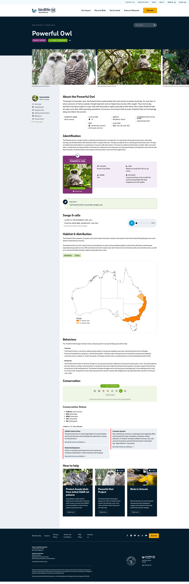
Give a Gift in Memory (37, 550)
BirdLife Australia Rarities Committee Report (43, 558)
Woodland (116, 119)
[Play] (132, 223)
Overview (38, 104)
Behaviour (38, 116)
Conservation (39, 119)
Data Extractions (36, 555)
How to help (39, 122)
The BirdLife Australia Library (39, 561)
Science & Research (131, 10)
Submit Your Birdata (37, 553)
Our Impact (86, 10)
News (154, 2)
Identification (39, 107)
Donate (150, 10)
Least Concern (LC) (143, 121)
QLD (124, 125)
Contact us (130, 2)
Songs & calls (39, 110)
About (161, 2)
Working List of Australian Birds (40, 557)
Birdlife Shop (143, 2)
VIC (118, 125)
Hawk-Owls (50, 25)
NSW (114, 125)
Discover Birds (100, 10)
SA (121, 125)
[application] (142, 223)
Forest (123, 119)
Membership (36, 536)
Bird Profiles (37, 25)
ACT (128, 125)
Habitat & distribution (42, 113)
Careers (47, 536)
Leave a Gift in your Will (38, 549)
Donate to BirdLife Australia (39, 547)
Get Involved (115, 10)
